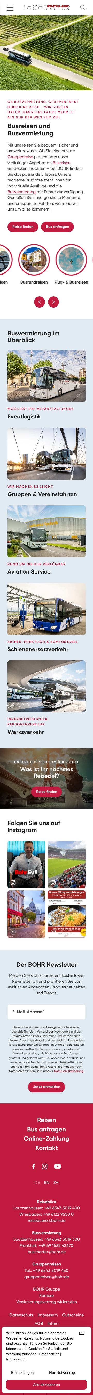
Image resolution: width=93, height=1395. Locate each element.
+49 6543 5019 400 (62, 1208)
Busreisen (62, 162)
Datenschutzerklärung (68, 1071)
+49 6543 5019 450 (50, 1270)
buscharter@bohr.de (47, 1251)
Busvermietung (21, 191)
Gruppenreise (20, 156)
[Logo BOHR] (46, 8)
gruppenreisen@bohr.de (46, 1276)
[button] (84, 8)
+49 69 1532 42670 (55, 1245)
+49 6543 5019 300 (62, 1239)
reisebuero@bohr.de (46, 1220)
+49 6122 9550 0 (58, 1214)
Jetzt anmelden (46, 1086)
